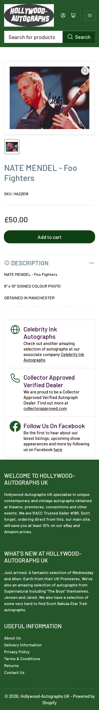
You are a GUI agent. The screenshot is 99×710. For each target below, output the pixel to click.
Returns (11, 665)
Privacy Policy (17, 651)
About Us (12, 637)
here (58, 449)
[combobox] (49, 37)
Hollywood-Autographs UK (45, 696)
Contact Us (14, 672)
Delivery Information (23, 644)
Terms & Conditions (22, 658)
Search (82, 37)
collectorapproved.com (45, 408)
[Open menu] (90, 15)
